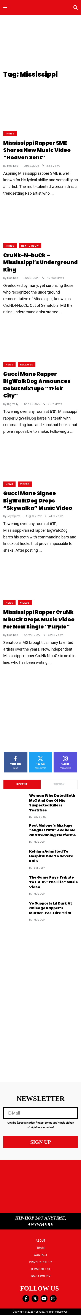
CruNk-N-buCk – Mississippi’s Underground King (40, 262)
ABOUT (40, 1240)
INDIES (10, 133)
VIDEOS (25, 484)
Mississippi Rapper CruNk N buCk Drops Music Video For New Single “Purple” (39, 619)
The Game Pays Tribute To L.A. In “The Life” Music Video (53, 882)
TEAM (40, 1247)
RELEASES (26, 364)
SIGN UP (40, 1142)
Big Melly (39, 867)
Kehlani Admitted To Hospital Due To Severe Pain (51, 856)
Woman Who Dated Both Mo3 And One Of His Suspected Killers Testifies (52, 803)
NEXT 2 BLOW (30, 245)
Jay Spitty (40, 817)
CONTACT (40, 1255)
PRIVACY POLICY (40, 1262)
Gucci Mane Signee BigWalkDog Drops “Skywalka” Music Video (37, 501)
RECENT (21, 784)
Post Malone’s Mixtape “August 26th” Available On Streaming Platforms (52, 830)
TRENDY (59, 784)
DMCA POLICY (40, 1276)
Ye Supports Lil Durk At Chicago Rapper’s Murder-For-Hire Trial (50, 908)
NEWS (9, 364)
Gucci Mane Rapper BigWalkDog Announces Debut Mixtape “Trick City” (36, 384)
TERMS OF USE (40, 1269)
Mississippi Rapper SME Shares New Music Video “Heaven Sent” (37, 150)
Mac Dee (39, 841)
